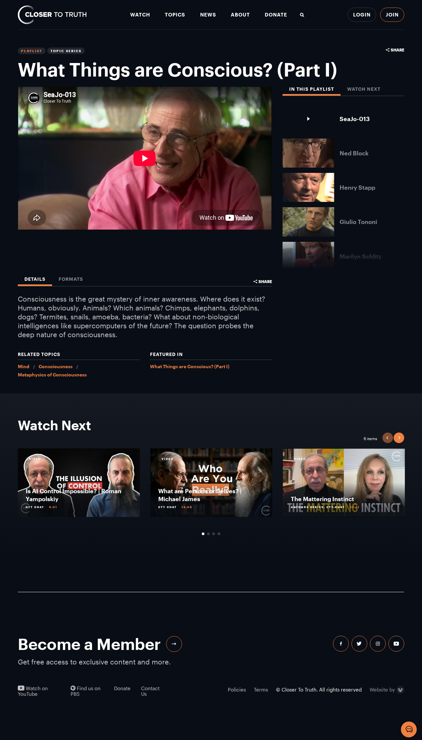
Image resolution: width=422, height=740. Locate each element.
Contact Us (150, 691)
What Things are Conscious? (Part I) (189, 366)
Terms (261, 689)
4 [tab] (219, 533)
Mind (23, 366)
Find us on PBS (86, 691)
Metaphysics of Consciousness (52, 374)
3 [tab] (213, 533)
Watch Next (363, 89)
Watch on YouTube (33, 691)
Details (34, 279)
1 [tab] (203, 533)
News (208, 14)
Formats (71, 279)
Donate (276, 14)
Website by (382, 690)
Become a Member (89, 644)
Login (362, 14)
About (240, 14)
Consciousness (56, 366)
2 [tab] (208, 533)
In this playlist (311, 89)
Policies (237, 689)
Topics (175, 14)
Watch (140, 14)
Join (392, 14)
